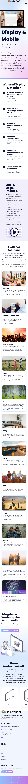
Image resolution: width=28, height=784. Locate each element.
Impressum (12, 780)
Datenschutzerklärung (9, 777)
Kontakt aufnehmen (10, 630)
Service (3, 759)
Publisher (4, 750)
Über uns (3, 756)
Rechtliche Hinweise (20, 777)
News (3, 753)
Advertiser (4, 747)
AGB (18, 780)
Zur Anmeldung (7, 771)
